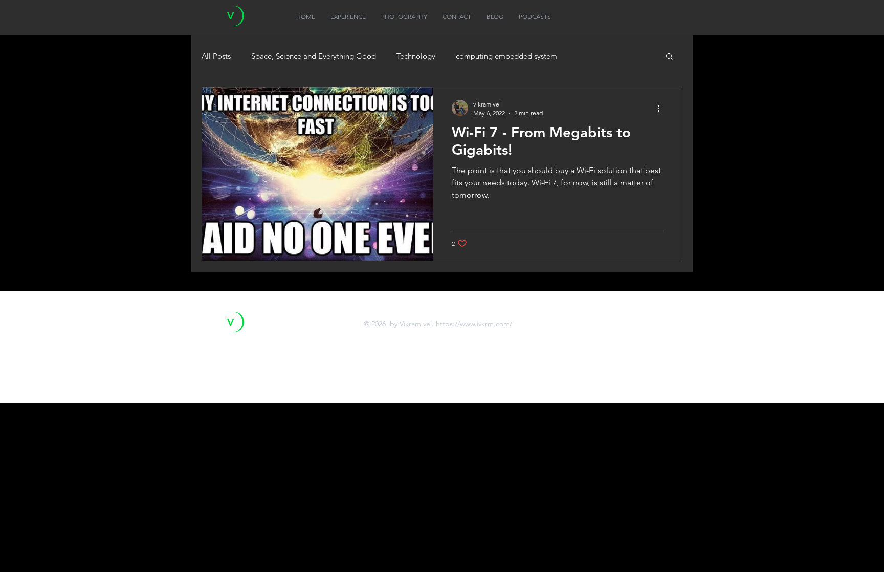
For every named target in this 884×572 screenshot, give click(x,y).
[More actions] (662, 108)
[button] (669, 57)
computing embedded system (506, 56)
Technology (415, 56)
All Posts (216, 56)
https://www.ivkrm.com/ (474, 323)
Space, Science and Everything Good (313, 56)
